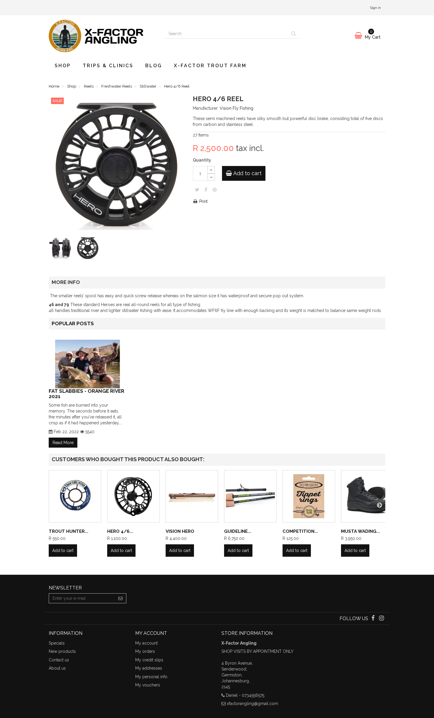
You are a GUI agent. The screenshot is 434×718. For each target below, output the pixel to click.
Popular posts (73, 323)
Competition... (300, 531)
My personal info (151, 676)
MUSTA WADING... (360, 531)
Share (206, 189)
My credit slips (149, 660)
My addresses (148, 668)
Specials (57, 643)
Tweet (197, 189)
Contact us (59, 660)
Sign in (375, 8)
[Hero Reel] (62, 249)
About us (57, 668)
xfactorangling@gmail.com (252, 703)
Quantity (202, 160)
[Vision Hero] (192, 496)
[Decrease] (211, 177)
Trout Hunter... (68, 531)
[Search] (293, 34)
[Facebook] (373, 618)
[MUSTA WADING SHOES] (367, 496)
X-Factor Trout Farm (210, 65)
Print (203, 201)
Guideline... (237, 531)
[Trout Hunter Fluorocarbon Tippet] (75, 496)
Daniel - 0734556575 (245, 695)
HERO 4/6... (120, 531)
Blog (153, 65)
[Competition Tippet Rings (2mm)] (309, 496)
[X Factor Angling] (102, 36)
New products (62, 651)
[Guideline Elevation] (250, 496)
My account (146, 643)
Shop (63, 65)
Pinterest (215, 189)
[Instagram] (381, 618)
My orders (145, 651)
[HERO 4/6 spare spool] (133, 496)
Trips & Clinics (108, 65)
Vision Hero (180, 531)
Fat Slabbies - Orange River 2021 (86, 393)
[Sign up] (120, 598)
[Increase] (211, 169)
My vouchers (147, 685)
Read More (63, 442)
